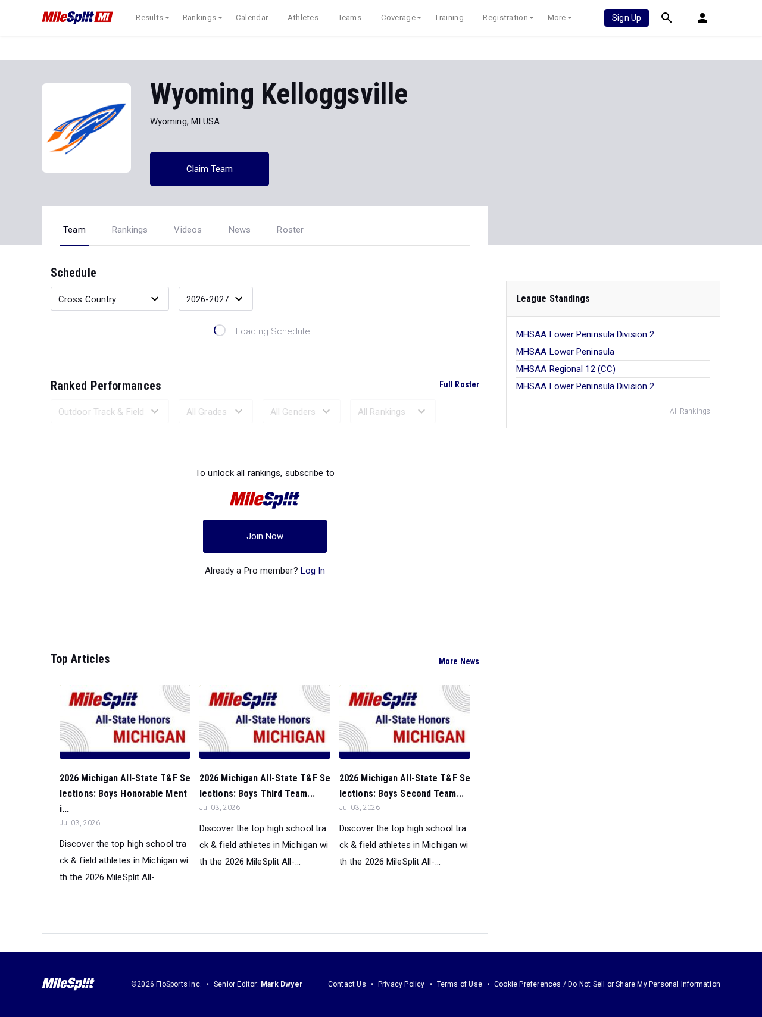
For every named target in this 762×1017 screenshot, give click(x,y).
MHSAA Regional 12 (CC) (566, 369)
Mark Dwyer (281, 984)
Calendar (252, 17)
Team (74, 229)
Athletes (303, 17)
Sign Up (626, 18)
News (240, 229)
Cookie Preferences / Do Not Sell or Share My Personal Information (607, 984)
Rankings (199, 17)
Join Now (265, 536)
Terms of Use (459, 984)
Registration (505, 17)
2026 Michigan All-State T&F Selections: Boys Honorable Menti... (125, 793)
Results (149, 17)
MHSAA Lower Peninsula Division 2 (585, 334)
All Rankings (690, 411)
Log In (313, 570)
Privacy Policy (401, 984)
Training (449, 17)
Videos (188, 229)
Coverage (398, 17)
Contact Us (347, 984)
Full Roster (459, 384)
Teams (350, 17)
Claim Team (209, 169)
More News (459, 661)
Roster (290, 229)
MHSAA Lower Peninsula (565, 351)
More (557, 17)
